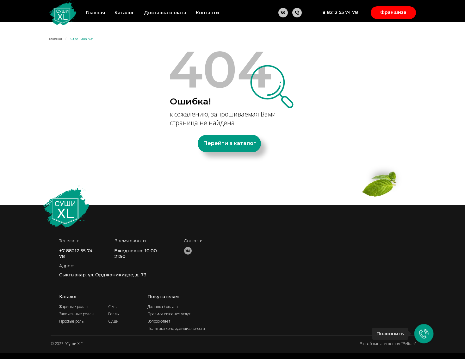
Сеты (112, 306)
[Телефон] (297, 12)
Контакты (207, 13)
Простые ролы (71, 321)
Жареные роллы (73, 306)
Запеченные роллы (76, 314)
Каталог (124, 13)
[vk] (283, 12)
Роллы (114, 314)
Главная (95, 13)
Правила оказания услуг (168, 314)
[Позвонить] (423, 333)
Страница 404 (82, 39)
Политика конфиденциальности (176, 328)
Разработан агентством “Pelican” (388, 343)
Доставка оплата (165, 13)
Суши (113, 321)
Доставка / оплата (162, 306)
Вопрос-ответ (158, 321)
